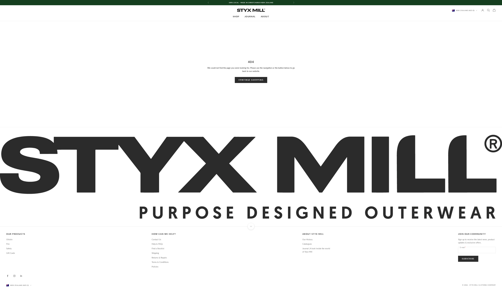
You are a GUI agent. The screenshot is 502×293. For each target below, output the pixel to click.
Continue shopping (251, 80)
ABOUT (265, 16)
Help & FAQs (157, 244)
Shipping (155, 253)
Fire (8, 244)
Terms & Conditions (160, 262)
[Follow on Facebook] (7, 276)
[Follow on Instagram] (14, 276)
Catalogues (307, 244)
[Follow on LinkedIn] (21, 276)
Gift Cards (10, 253)
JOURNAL (250, 16)
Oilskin (9, 239)
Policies (155, 266)
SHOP (236, 16)
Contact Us (156, 239)
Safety (9, 248)
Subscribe (468, 259)
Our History (307, 239)
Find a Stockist (158, 248)
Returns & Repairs (159, 257)
